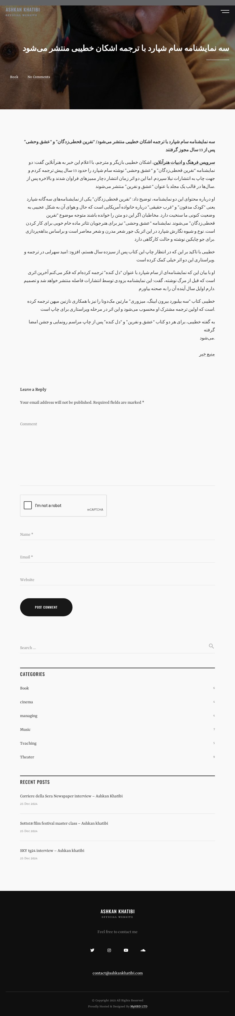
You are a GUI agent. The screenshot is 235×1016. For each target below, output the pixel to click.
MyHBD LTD (138, 1006)
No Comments (39, 77)
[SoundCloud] (143, 950)
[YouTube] (126, 950)
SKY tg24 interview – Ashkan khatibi (52, 850)
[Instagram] (109, 950)
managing (28, 716)
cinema (26, 702)
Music (25, 729)
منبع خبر (207, 354)
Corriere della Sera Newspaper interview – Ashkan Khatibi (71, 796)
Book (14, 77)
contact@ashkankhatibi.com (118, 973)
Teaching (28, 743)
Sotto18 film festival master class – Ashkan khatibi (64, 823)
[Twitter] (92, 950)
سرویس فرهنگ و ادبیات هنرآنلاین (184, 162)
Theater (27, 757)
